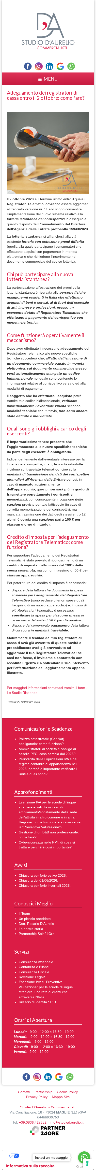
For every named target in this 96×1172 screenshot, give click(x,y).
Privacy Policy (37, 1097)
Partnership (43, 1092)
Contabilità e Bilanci (34, 967)
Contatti (24, 1092)
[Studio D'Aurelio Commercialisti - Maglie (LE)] (48, 30)
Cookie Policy (67, 1092)
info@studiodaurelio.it (66, 1122)
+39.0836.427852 (33, 1122)
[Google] (60, 66)
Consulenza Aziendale (36, 962)
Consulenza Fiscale (34, 972)
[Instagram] (39, 66)
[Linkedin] (49, 66)
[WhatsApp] (71, 66)
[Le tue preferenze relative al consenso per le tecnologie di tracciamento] (87, 1163)
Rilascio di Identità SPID (37, 1002)
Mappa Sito (61, 1097)
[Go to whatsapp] (84, 1157)
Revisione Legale (32, 977)
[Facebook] (28, 66)
